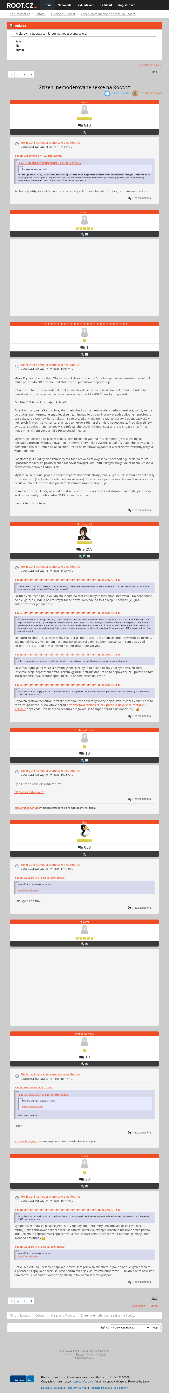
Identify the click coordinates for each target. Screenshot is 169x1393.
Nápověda (65, 5)
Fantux (84, 1156)
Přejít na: (104, 1327)
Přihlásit (106, 5)
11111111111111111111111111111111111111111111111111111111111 (84, 324)
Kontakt (45, 1387)
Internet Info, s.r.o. (83, 1381)
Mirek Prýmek (85, 524)
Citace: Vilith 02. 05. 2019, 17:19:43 (34, 1087)
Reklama (84, 212)
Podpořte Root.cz (100, 1387)
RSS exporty (120, 1387)
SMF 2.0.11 (66, 1350)
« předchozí (146, 65)
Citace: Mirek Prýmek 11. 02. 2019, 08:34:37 (38, 155)
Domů (47, 5)
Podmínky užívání (76, 1387)
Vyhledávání (86, 5)
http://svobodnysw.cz (29, 792)
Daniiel (80, 1354)
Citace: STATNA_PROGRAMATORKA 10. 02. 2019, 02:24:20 (50, 163)
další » (157, 65)
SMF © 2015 (81, 1350)
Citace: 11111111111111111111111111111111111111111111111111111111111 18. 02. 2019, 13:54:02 (67, 579)
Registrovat (126, 5)
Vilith (84, 822)
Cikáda (84, 102)
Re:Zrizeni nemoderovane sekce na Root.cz (50, 142)
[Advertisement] (84, 278)
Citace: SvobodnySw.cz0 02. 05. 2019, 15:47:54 (40, 877)
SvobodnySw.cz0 (84, 730)
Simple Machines (99, 1350)
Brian (103, 1354)
